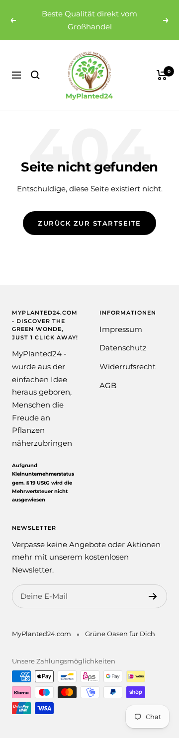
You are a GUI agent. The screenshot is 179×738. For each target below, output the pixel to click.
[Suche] (35, 75)
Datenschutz (123, 347)
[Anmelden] (153, 596)
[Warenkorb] (162, 75)
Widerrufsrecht (127, 366)
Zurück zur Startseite (89, 223)
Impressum (120, 329)
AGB (107, 385)
